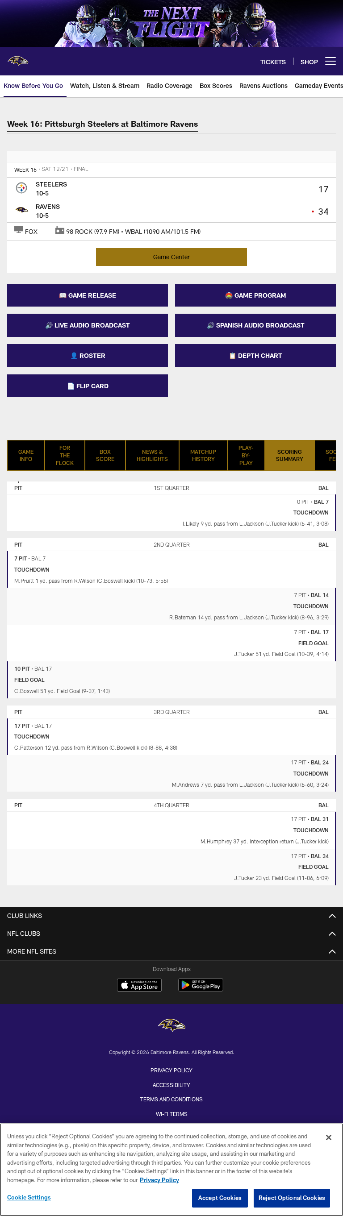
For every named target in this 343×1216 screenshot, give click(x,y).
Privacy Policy (171, 1070)
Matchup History (203, 455)
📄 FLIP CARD (88, 386)
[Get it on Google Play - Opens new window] (200, 989)
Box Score (105, 455)
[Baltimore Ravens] (171, 1026)
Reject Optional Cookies (292, 1197)
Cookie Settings (29, 1197)
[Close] (329, 1137)
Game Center (171, 257)
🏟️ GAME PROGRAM (255, 295)
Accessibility (171, 1085)
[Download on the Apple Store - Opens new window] (139, 986)
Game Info (25, 455)
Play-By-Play (246, 455)
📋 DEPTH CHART (255, 355)
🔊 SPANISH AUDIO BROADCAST (256, 325)
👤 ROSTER (87, 355)
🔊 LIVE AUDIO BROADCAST (87, 325)
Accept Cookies (220, 1197)
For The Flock (65, 455)
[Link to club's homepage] (18, 57)
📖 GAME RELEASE (87, 295)
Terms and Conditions (171, 1099)
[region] (171, 1169)
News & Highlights (152, 455)
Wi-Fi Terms (172, 1114)
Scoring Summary (289, 455)
